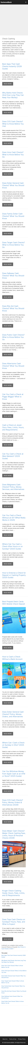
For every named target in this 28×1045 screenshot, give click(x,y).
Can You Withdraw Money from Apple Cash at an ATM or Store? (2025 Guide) (13, 773)
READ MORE (8, 84)
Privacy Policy (21, 1039)
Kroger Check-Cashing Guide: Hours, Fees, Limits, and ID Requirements (13, 893)
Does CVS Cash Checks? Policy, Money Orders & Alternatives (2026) (12, 802)
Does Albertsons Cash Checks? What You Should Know (13, 365)
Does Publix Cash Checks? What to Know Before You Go (13, 337)
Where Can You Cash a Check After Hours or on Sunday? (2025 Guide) (12, 546)
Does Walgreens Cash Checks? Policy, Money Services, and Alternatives (13, 487)
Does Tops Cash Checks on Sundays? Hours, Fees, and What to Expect (13, 921)
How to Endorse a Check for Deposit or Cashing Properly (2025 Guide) (14, 575)
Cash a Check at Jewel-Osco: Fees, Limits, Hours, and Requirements (13, 427)
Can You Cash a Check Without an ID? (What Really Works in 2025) (13, 517)
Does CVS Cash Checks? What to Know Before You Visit (13, 123)
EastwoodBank (6, 2)
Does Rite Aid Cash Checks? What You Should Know (13, 308)
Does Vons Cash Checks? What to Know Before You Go (13, 154)
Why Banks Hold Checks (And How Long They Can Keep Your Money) (13, 95)
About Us (5, 1039)
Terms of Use (12, 1039)
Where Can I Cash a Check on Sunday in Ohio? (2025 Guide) (13, 745)
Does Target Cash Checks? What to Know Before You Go (13, 244)
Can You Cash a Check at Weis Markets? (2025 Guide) (12, 456)
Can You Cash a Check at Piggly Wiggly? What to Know (12, 396)
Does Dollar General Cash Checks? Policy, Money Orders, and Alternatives (13, 714)
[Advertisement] (14, 20)
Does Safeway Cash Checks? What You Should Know (13, 275)
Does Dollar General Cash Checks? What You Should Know (13, 185)
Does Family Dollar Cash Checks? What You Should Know (13, 216)
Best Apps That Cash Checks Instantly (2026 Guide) (12, 66)
